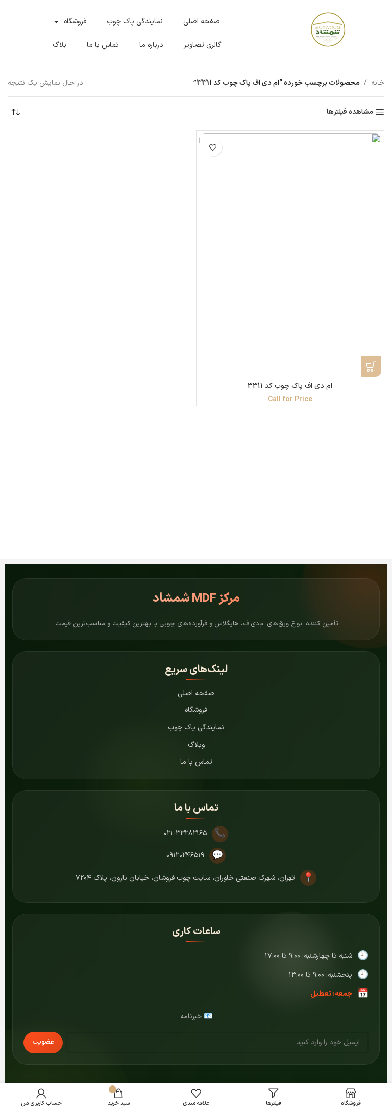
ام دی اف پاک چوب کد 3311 (290, 386)
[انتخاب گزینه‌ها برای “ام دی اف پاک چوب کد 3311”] (371, 366)
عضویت (43, 1042)
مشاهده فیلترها (350, 112)
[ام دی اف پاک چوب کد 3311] (290, 255)
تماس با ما (103, 45)
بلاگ (59, 45)
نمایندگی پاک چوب (135, 21)
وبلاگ (196, 744)
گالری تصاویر (203, 45)
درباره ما (151, 45)
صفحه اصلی (201, 21)
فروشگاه (75, 21)
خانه (377, 83)
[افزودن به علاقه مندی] (213, 147)
